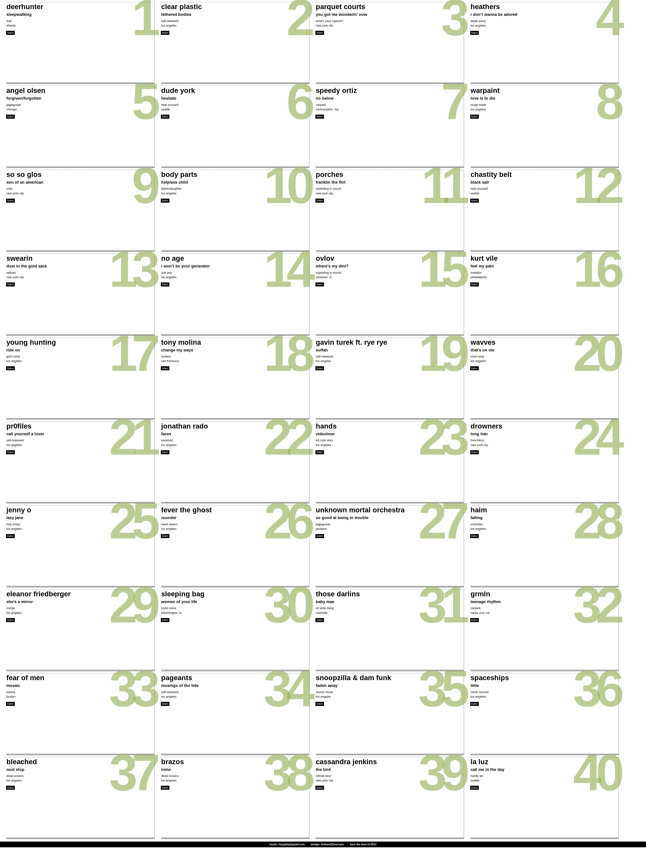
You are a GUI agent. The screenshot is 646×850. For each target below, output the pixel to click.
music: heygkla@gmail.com (287, 844)
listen (10, 32)
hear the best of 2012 (363, 844)
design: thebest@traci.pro (327, 844)
